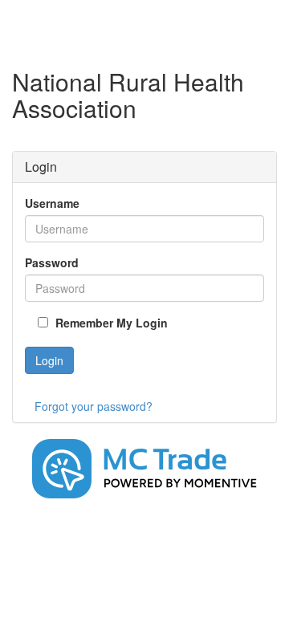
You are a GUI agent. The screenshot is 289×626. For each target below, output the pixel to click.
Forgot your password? (94, 406)
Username (52, 203)
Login (49, 360)
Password (52, 262)
